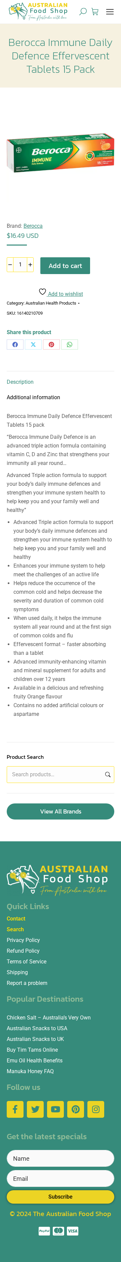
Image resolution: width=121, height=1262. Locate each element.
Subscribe (60, 1197)
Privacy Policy (23, 940)
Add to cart (65, 266)
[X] (33, 344)
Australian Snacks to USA (37, 1028)
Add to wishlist (65, 294)
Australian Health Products (51, 303)
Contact (16, 918)
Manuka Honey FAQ (30, 1071)
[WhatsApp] (69, 344)
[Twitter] (35, 1109)
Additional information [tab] (33, 397)
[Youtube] (55, 1109)
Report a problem (27, 983)
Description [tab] (20, 382)
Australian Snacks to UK (35, 1039)
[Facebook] (15, 344)
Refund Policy (23, 951)
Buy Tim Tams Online (32, 1050)
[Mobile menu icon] (110, 11)
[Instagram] (95, 1109)
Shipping (17, 972)
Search (107, 774)
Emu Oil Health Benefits (35, 1060)
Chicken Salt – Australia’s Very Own (49, 1017)
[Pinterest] (51, 344)
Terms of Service (26, 961)
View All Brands (60, 811)
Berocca (33, 226)
